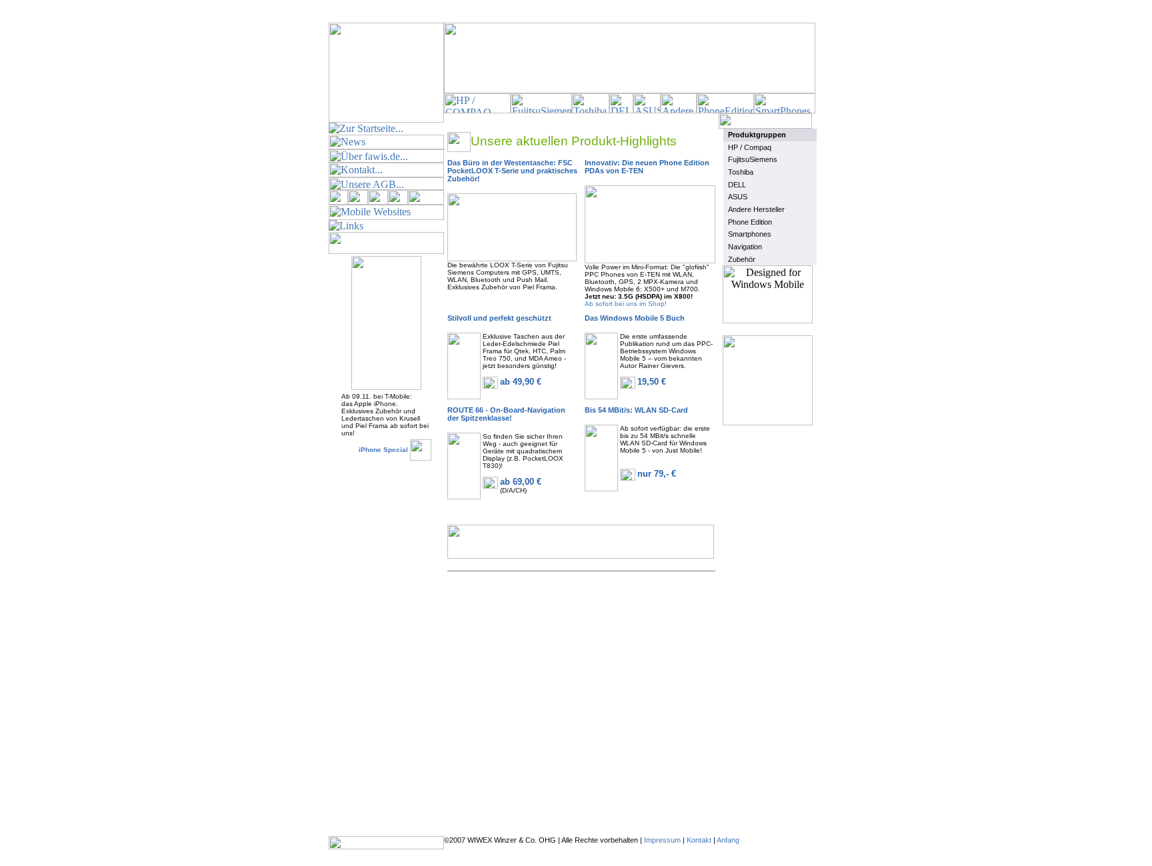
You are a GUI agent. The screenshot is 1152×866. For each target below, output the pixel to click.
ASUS (737, 197)
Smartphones (749, 234)
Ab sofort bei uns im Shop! (626, 303)
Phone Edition (750, 222)
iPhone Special (383, 449)
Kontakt (699, 840)
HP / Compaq (749, 147)
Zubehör (741, 259)
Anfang (728, 840)
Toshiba (740, 172)
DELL (737, 185)
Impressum (662, 840)
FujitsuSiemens (752, 159)
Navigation (745, 247)
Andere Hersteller (756, 209)
